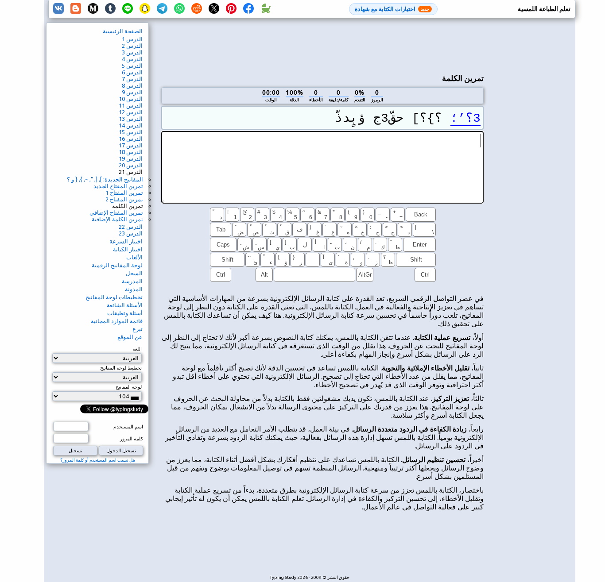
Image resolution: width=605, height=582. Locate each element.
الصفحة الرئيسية (123, 31)
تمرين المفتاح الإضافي (116, 212)
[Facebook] (248, 9)
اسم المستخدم (128, 426)
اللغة (137, 348)
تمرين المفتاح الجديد (118, 186)
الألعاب (134, 257)
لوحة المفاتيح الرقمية (117, 265)
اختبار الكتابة (128, 249)
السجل (134, 273)
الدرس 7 (132, 79)
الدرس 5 (132, 65)
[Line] (127, 9)
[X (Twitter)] (214, 9)
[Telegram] (162, 9)
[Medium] (93, 9)
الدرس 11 (131, 105)
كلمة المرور (131, 438)
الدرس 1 (132, 39)
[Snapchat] (145, 9)
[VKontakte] (58, 9)
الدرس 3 (132, 52)
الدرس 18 (131, 152)
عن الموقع (130, 337)
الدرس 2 (132, 45)
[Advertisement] (322, 45)
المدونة (134, 289)
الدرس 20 (131, 165)
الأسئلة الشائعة (125, 305)
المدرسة (132, 281)
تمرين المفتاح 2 (124, 199)
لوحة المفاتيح (129, 386)
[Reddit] (196, 9)
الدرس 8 (132, 85)
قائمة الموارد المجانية (117, 321)
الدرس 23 (131, 233)
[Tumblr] (110, 9)
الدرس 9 (132, 92)
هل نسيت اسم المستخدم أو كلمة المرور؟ (97, 460)
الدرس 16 (131, 138)
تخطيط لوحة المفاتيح (121, 367)
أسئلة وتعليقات (125, 313)
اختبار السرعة (126, 241)
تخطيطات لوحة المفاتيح (114, 297)
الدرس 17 (131, 145)
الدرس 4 (132, 59)
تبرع (137, 329)
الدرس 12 (131, 112)
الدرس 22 (131, 227)
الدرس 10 (131, 99)
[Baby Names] (265, 9)
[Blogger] (75, 9)
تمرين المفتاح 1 (124, 192)
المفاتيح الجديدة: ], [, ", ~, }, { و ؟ (105, 179)
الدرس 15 (131, 132)
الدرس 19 (131, 158)
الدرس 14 (131, 125)
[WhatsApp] (179, 9)
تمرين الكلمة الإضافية (117, 219)
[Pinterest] (231, 9)
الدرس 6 (132, 72)
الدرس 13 (131, 119)
